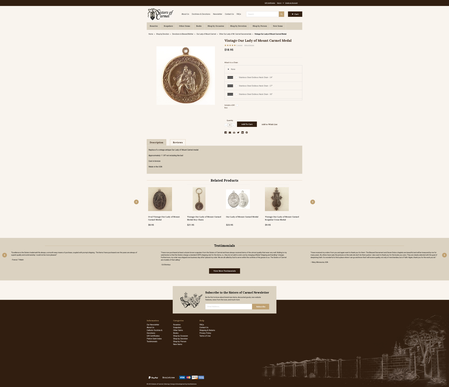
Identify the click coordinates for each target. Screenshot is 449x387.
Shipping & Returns (207, 330)
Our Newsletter (153, 325)
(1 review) (239, 45)
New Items (278, 26)
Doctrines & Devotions (201, 14)
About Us (185, 14)
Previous (136, 202)
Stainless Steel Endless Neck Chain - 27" (255, 86)
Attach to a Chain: (231, 63)
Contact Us (229, 14)
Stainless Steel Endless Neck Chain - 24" (255, 77)
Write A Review (249, 45)
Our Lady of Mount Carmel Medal (242, 217)
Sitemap (166, 384)
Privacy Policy (205, 333)
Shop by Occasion (216, 26)
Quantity (230, 121)
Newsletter (217, 14)
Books (199, 26)
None (233, 69)
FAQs (239, 14)
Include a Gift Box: (229, 106)
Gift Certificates (270, 3)
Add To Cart (199, 201)
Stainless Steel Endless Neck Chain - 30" (255, 94)
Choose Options (160, 201)
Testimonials (152, 341)
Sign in (279, 3)
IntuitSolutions (192, 384)
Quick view (160, 197)
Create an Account (291, 3)
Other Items (184, 26)
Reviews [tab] (178, 142)
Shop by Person (260, 26)
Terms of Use (205, 336)
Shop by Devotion (238, 26)
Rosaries (154, 26)
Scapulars (168, 26)
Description (156, 142)
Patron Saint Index (154, 339)
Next (312, 202)
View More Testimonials (224, 271)
